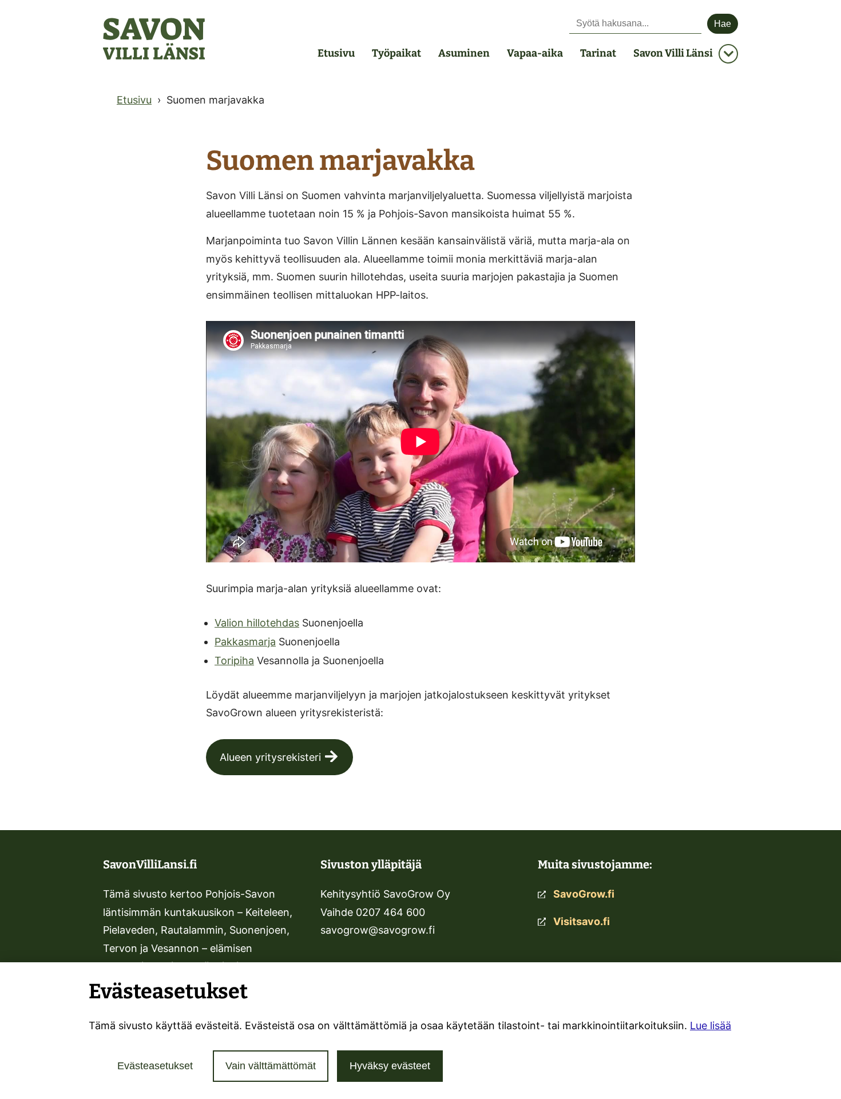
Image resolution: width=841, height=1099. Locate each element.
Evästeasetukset (155, 1066)
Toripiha (234, 660)
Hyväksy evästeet (390, 1066)
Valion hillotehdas (257, 623)
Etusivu (336, 53)
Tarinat (598, 53)
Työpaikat (396, 53)
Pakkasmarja (245, 642)
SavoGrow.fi (583, 894)
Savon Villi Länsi (673, 53)
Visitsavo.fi (581, 921)
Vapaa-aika (535, 53)
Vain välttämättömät (270, 1066)
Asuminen (464, 53)
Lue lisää (710, 1025)
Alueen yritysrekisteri (270, 757)
